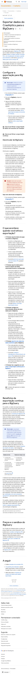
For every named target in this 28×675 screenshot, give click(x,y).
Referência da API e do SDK (7, 607)
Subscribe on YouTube (5, 626)
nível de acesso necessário (13, 84)
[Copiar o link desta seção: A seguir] (12, 561)
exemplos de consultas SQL (16, 564)
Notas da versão (4, 641)
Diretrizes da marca (5, 643)
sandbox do (15, 532)
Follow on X (3, 624)
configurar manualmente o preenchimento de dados (16, 354)
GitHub (2, 614)
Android (3, 654)
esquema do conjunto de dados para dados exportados (13, 574)
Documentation (6, 6)
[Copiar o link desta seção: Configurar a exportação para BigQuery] (10, 78)
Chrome (3, 656)
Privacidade (12, 668)
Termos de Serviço (5, 668)
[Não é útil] (11, 15)
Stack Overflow (4, 636)
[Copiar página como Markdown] (20, 29)
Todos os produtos (5, 663)
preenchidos (8, 473)
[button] (14, 128)
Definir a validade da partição (10, 505)
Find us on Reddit (4, 622)
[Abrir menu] (2, 1)
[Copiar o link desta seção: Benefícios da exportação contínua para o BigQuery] (20, 403)
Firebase (4, 11)
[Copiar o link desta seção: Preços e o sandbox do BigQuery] (13, 525)
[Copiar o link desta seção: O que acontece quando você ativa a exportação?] (16, 233)
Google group (4, 639)
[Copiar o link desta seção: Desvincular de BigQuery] (4, 142)
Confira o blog (4, 620)
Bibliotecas (3, 611)
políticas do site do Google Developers (18, 594)
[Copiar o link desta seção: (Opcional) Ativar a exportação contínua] (9, 136)
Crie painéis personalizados (12, 567)
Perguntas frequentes (5, 645)
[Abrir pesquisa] (16, 1)
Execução (6, 12)
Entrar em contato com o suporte (8, 634)
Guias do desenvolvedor (6, 605)
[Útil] (9, 15)
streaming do (17, 413)
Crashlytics (16, 6)
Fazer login (23, 1)
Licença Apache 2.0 (17, 592)
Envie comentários (8, 18)
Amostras (3, 609)
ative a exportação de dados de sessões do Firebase (16, 112)
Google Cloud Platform (6, 660)
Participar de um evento (6, 628)
